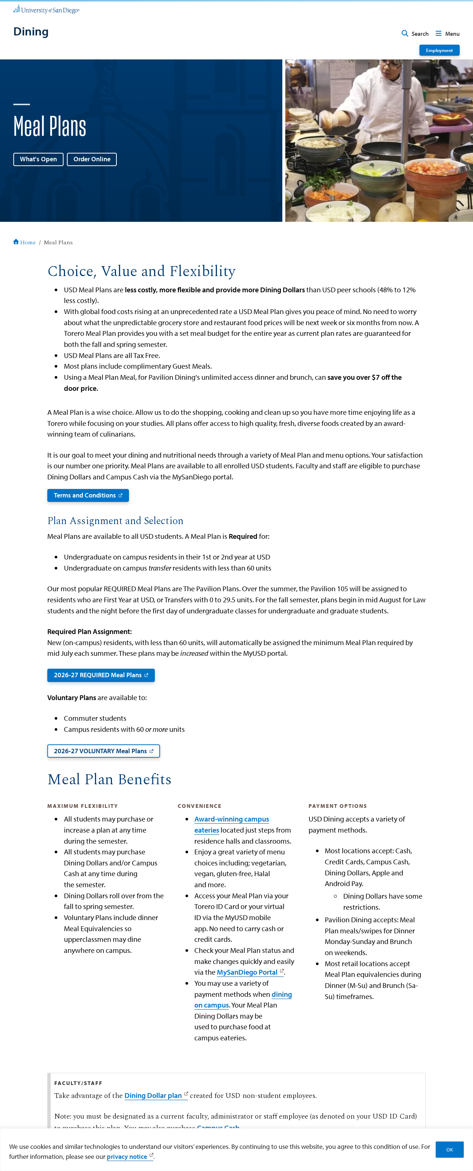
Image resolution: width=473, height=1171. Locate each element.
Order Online (92, 159)
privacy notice (127, 1156)
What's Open (38, 159)
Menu (452, 33)
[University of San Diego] (46, 9)
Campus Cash (218, 1127)
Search (420, 33)
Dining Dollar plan (153, 1095)
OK (449, 1149)
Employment (439, 50)
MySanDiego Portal (247, 972)
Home (28, 243)
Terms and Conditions (85, 495)
